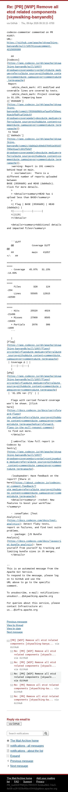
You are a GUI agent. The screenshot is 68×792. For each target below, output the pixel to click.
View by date (14, 628)
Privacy (40, 781)
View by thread (15, 625)
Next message (15, 632)
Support (27, 781)
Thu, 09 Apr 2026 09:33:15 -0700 (37, 23)
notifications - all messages (27, 745)
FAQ (16, 781)
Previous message (17, 621)
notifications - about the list (26, 750)
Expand (15, 755)
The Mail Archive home (24, 740)
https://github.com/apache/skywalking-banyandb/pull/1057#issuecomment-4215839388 (32, 46)
